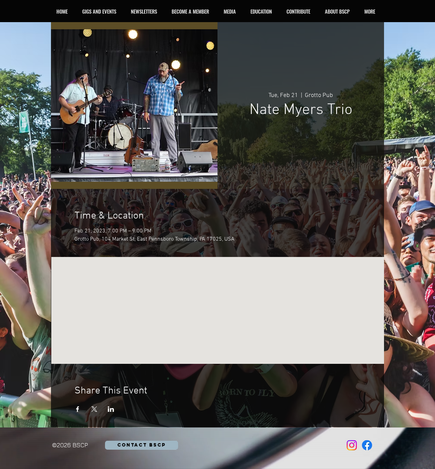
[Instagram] (352, 445)
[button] (101, 11)
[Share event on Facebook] (77, 409)
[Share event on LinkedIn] (111, 409)
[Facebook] (367, 445)
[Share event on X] (94, 409)
